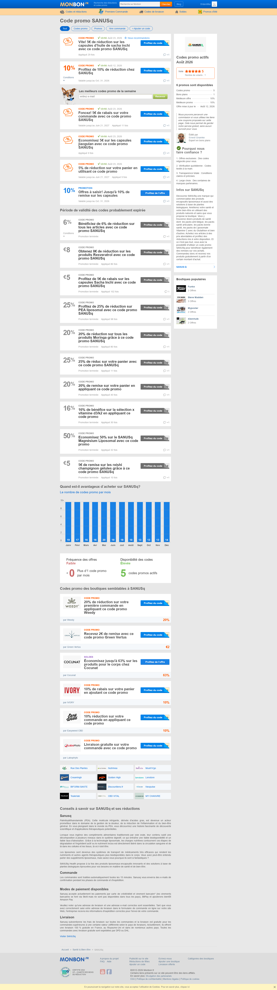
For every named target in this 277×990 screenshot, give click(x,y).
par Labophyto (70, 757)
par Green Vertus (72, 647)
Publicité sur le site (138, 958)
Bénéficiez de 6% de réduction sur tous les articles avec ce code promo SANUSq (106, 227)
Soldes (183, 11)
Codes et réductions (76, 11)
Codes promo (81, 28)
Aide (109, 961)
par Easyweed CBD (73, 730)
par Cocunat (69, 675)
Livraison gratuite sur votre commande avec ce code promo (110, 746)
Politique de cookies (190, 979)
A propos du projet (109, 958)
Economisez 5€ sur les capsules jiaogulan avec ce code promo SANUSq (104, 143)
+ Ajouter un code (141, 28)
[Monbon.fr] (74, 4)
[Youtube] (103, 971)
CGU (132, 979)
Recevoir (160, 96)
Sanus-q (181, 267)
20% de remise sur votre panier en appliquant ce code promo (106, 387)
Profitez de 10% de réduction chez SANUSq (106, 71)
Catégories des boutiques (201, 958)
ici (189, 987)
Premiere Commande (116, 11)
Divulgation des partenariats (159, 976)
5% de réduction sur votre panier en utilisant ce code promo (107, 169)
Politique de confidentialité (149, 979)
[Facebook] (110, 971)
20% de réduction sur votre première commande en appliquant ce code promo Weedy (106, 607)
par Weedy (68, 620)
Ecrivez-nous (165, 958)
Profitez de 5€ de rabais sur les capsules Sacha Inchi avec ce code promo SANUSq (107, 282)
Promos (98, 28)
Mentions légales (171, 979)
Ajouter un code (137, 964)
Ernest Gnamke (197, 137)
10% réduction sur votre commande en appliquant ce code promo (107, 719)
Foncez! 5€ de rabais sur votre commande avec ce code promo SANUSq (104, 116)
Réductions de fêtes (139, 961)
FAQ (102, 961)
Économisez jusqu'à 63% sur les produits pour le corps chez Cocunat (110, 664)
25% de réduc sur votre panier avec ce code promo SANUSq (107, 363)
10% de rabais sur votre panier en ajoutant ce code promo (109, 691)
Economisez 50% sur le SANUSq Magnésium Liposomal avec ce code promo (108, 440)
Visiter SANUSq (68, 936)
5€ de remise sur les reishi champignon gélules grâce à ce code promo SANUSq (104, 468)
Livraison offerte (167, 964)
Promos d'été (210, 11)
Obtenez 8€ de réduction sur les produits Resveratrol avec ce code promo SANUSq (106, 254)
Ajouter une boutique (169, 961)
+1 (168, 54)
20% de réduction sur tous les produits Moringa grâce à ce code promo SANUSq (106, 337)
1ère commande (117, 28)
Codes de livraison (154, 11)
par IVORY (68, 702)
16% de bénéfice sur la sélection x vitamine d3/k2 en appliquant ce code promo (106, 413)
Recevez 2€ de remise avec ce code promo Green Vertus (109, 635)
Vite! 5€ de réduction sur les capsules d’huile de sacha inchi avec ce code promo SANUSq (104, 45)
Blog (179, 4)
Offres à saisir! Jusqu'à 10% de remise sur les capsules (104, 193)
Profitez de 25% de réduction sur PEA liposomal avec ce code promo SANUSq (107, 309)
